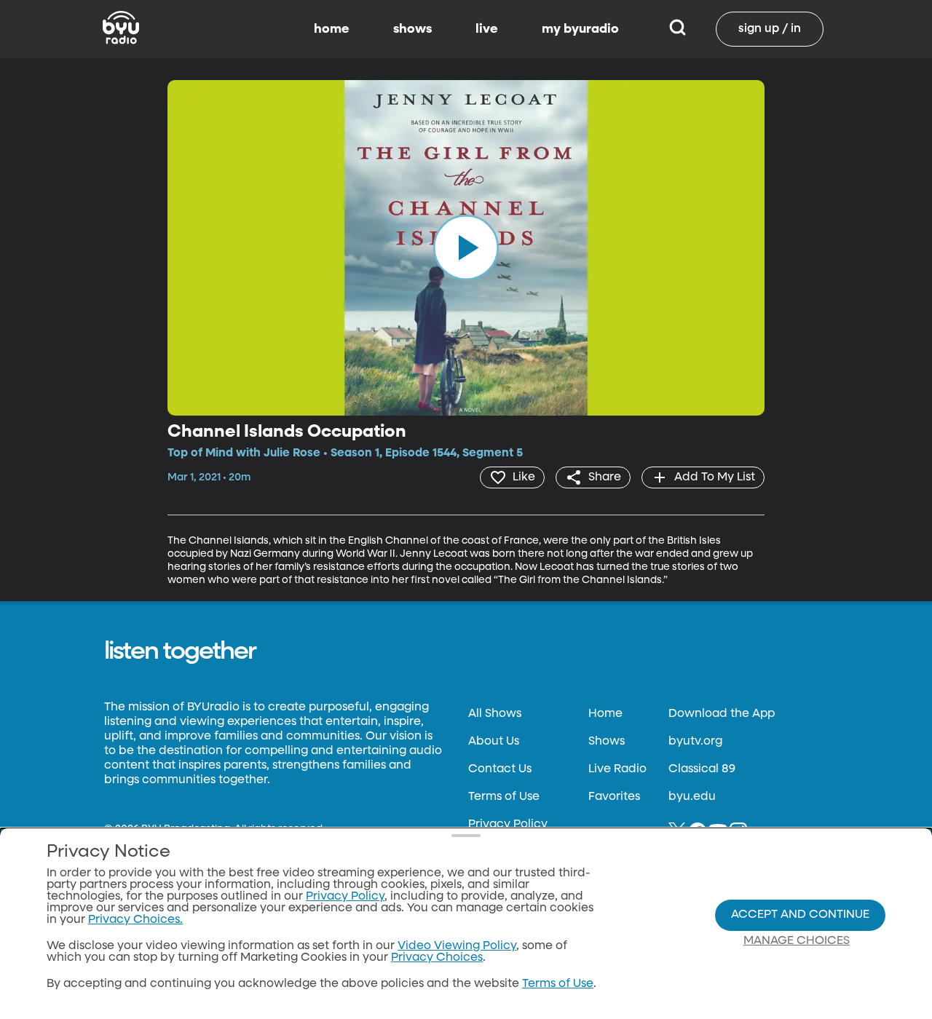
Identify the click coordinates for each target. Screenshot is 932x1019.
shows (412, 29)
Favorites (614, 797)
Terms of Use (504, 797)
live (486, 29)
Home (605, 714)
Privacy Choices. (135, 920)
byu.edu (692, 797)
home (332, 29)
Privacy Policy (508, 824)
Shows (606, 742)
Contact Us (500, 769)
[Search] (677, 29)
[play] (466, 247)
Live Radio (617, 769)
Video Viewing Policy (457, 946)
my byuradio (580, 29)
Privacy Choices (437, 958)
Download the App (721, 714)
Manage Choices (796, 941)
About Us (493, 742)
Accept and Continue (800, 915)
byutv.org (695, 742)
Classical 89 (701, 769)
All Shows (494, 714)
